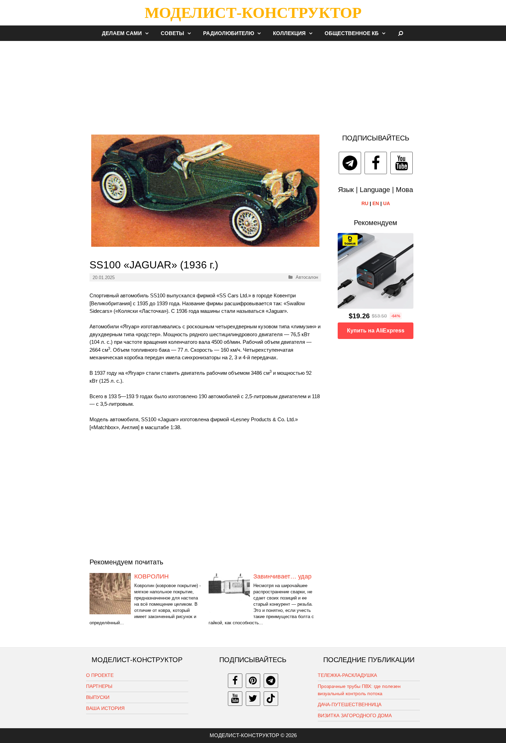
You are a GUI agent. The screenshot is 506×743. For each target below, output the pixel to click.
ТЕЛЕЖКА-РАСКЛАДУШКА (347, 675)
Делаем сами (122, 33)
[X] (253, 698)
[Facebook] (376, 163)
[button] (149, 33)
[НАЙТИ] (400, 33)
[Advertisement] (253, 84)
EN (375, 203)
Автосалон (307, 277)
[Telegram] (350, 163)
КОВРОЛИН (151, 576)
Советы (172, 33)
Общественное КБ (352, 33)
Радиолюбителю (228, 33)
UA (386, 203)
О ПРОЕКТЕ (100, 675)
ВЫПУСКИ (97, 697)
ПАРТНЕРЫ (99, 686)
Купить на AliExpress (375, 330)
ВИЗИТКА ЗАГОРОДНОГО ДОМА (355, 715)
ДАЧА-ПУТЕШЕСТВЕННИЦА (349, 704)
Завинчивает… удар (282, 576)
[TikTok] (271, 698)
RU (364, 203)
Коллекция (289, 33)
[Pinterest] (253, 680)
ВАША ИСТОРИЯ (105, 708)
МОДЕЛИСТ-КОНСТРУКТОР (253, 12)
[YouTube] (401, 163)
